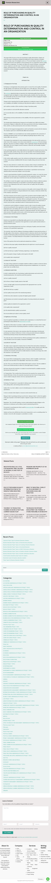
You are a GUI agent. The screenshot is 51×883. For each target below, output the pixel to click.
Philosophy (5, 727)
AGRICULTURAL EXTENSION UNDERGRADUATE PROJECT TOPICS (17, 591)
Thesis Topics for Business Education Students (13, 560)
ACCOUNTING (6, 581)
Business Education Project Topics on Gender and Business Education (18, 553)
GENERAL (5, 679)
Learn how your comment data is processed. (28, 837)
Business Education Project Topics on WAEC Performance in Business (18, 549)
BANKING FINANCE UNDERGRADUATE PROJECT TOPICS (15, 602)
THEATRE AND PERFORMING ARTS (11, 770)
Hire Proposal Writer (31, 853)
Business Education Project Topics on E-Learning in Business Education (19, 544)
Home (17, 848)
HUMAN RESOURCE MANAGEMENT (11, 688)
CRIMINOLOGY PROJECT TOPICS (10, 640)
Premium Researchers (13, 2)
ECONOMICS (6, 650)
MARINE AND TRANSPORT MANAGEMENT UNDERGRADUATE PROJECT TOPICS (21, 705)
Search (4, 567)
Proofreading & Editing (32, 858)
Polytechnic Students (45, 856)
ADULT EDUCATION (7, 585)
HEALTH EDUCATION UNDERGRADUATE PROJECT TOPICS (16, 685)
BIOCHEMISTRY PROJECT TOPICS (10, 605)
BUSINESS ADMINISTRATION (9, 613)
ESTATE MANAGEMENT (8, 672)
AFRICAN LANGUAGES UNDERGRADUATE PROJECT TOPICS (16, 587)
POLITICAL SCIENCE (7, 733)
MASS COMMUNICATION (8, 709)
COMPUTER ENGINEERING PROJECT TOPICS (13, 631)
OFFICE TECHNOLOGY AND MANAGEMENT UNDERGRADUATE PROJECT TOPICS (21, 722)
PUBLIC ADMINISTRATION (9, 742)
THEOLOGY (5, 775)
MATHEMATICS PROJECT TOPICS (10, 714)
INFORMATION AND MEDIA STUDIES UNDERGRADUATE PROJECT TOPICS (19, 692)
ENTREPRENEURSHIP (7, 666)
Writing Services (30, 872)
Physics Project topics (8, 731)
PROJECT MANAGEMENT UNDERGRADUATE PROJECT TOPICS (17, 738)
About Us (18, 850)
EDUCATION (6, 655)
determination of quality (25, 321)
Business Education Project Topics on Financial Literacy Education (17, 542)
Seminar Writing (44, 854)
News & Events (6, 718)
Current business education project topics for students (15, 555)
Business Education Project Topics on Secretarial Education (16, 547)
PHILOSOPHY (6, 729)
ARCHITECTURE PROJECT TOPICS (10, 596)
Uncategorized (6, 784)
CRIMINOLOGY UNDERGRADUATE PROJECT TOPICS (14, 642)
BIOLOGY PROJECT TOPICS (9, 609)
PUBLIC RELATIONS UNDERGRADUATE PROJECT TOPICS (15, 753)
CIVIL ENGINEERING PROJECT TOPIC (11, 626)
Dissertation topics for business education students (14, 558)
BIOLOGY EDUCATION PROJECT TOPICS (12, 607)
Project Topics (19, 853)
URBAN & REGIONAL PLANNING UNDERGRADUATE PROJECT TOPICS (18, 786)
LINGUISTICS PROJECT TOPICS (10, 703)
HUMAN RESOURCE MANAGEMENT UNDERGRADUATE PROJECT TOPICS (19, 690)
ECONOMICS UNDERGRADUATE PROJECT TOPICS (14, 653)
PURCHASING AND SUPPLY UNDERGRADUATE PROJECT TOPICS (17, 755)
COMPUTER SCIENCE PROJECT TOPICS (12, 637)
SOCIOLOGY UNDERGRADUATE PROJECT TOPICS (14, 764)
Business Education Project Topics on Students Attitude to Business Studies (20, 551)
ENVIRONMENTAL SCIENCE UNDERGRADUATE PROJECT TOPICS (17, 670)
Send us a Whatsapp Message (25, 49)
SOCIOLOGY (6, 762)
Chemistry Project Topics (8, 624)
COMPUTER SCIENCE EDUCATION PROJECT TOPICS (14, 635)
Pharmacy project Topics (8, 725)
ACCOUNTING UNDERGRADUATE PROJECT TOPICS (14, 583)
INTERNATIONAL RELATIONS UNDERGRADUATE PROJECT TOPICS (18, 694)
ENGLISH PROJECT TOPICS (9, 664)
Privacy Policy (19, 860)
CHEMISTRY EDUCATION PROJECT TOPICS (12, 622)
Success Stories (6, 766)
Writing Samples (44, 862)
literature (44, 61)
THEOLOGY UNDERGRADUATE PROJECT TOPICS (14, 777)
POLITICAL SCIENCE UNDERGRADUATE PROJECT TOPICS (16, 736)
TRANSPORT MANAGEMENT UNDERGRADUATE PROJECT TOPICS (18, 781)
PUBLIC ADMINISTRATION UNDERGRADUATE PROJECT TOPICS (17, 744)
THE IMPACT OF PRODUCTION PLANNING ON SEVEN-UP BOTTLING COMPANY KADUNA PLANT (14, 510)
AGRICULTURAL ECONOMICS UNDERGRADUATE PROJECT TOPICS (18, 589)
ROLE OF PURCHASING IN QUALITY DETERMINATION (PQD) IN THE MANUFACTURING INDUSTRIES (13, 489)
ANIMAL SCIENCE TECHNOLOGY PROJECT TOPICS (14, 594)
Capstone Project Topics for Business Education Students (16, 540)
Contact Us (18, 851)
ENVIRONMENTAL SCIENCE (9, 668)
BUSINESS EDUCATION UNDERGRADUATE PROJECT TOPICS (16, 618)
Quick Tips (5, 757)
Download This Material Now (25, 421)
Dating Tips (5, 644)
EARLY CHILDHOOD (7, 646)
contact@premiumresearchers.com (30, 446)
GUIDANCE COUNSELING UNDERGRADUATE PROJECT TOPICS (17, 683)
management (35, 142)
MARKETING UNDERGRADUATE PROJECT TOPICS (14, 707)
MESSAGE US (25, 438)
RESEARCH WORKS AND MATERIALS (11, 760)
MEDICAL (5, 716)
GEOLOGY (5, 681)
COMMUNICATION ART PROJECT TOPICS (12, 629)
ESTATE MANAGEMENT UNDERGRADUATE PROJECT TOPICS (16, 674)
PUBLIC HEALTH (6, 746)
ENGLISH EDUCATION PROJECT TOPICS (12, 661)
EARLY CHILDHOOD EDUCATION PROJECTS (12, 648)
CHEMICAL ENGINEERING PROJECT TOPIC (12, 620)
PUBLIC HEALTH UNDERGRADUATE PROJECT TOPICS (15, 751)
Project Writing (30, 874)
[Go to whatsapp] (47, 879)
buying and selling (30, 407)
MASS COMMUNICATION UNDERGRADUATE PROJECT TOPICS (17, 712)
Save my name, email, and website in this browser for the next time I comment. (21, 828)
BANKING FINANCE (7, 600)
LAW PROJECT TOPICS (8, 698)
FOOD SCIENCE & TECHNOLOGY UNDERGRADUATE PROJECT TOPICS (18, 677)
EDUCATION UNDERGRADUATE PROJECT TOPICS (14, 657)
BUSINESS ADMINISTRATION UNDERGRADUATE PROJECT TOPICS (18, 616)
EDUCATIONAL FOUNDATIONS (10, 659)
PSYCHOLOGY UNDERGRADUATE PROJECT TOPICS (14, 740)
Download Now (25, 47)
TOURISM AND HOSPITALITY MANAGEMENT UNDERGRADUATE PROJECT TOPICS (21, 779)
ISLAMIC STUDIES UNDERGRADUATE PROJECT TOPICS (15, 696)
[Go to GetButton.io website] (48, 881)
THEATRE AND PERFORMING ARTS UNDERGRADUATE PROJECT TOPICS (19, 773)
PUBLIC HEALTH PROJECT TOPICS (10, 749)
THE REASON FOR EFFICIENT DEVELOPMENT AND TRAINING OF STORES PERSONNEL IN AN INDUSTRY (36, 510)
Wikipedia (5, 790)
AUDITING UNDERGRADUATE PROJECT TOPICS (13, 598)
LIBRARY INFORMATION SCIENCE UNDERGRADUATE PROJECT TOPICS (19, 701)
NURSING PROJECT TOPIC (9, 720)
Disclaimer (18, 861)
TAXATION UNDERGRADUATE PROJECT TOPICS (14, 768)
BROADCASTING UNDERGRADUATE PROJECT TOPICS (15, 611)
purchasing (8, 93)
